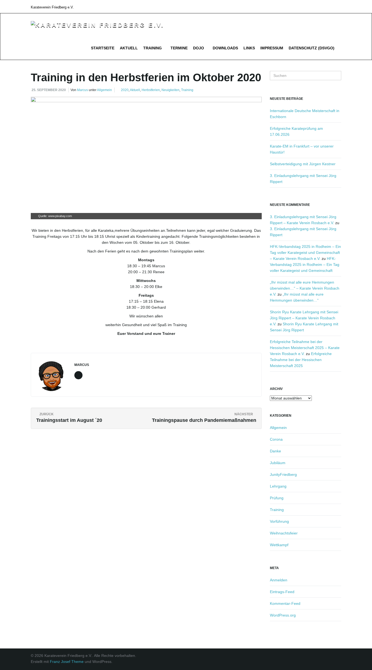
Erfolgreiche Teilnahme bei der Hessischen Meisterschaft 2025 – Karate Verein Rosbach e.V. (305, 347)
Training (153, 48)
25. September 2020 (49, 90)
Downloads (225, 48)
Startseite (102, 48)
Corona (276, 439)
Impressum (271, 48)
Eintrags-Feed (282, 592)
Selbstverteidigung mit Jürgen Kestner (303, 164)
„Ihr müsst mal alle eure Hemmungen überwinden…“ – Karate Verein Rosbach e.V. (304, 288)
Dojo (199, 48)
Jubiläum (277, 463)
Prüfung (276, 498)
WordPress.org (283, 615)
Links (249, 48)
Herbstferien (151, 90)
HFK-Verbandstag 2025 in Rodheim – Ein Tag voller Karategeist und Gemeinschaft (304, 264)
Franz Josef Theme (67, 661)
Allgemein (104, 90)
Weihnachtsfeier (284, 533)
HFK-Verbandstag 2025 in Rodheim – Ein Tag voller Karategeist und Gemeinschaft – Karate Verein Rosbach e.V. (305, 252)
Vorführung (279, 521)
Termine (179, 48)
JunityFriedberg (283, 474)
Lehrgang (278, 486)
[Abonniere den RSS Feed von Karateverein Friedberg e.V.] (338, 6)
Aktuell (129, 48)
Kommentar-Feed (285, 603)
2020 (125, 90)
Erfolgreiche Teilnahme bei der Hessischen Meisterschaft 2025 (301, 359)
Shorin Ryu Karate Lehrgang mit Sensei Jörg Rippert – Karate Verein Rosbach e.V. (304, 318)
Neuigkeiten (170, 90)
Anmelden (278, 580)
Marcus (82, 90)
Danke (275, 451)
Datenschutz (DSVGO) (311, 48)
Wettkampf (279, 545)
